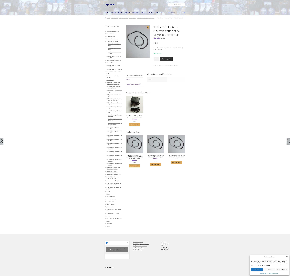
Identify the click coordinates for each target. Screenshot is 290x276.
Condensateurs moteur (112, 62)
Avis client (150, 12)
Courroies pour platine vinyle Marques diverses (115, 123)
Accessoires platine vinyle (113, 31)
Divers (108, 194)
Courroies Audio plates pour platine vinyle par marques (123, 18)
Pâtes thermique (110, 204)
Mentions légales (137, 250)
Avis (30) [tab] (128, 79)
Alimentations (110, 33)
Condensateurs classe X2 (112, 41)
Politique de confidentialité (273, 273)
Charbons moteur (111, 36)
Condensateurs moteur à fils (115, 69)
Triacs (108, 221)
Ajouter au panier (166, 59)
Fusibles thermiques (111, 199)
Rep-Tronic (110, 4)
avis (163, 38)
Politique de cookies (263, 273)
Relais (108, 216)
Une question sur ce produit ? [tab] (133, 84)
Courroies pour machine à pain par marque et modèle (114, 184)
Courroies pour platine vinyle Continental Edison (115, 99)
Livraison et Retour (138, 242)
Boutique (127, 12)
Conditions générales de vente (141, 244)
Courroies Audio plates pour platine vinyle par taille (113, 168)
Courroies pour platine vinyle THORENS (145, 18)
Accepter (257, 269)
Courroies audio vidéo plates (113, 180)
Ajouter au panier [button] (134, 124)
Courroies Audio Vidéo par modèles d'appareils (113, 177)
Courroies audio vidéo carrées (114, 174)
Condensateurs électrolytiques (114, 60)
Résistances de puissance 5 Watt (114, 218)
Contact (143, 12)
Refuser (269, 269)
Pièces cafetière (110, 206)
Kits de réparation (111, 201)
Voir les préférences (282, 269)
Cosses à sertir (110, 80)
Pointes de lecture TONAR (113, 213)
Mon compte (159, 12)
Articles (120, 12)
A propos (113, 12)
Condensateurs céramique (113, 39)
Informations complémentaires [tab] (134, 75)
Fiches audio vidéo (111, 196)
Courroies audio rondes (112, 171)
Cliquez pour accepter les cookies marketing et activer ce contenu (117, 249)
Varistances (109, 223)
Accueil (106, 12)
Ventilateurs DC (110, 226)
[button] (287, 257)
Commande (135, 12)
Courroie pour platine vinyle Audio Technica (114, 87)
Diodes (108, 191)
